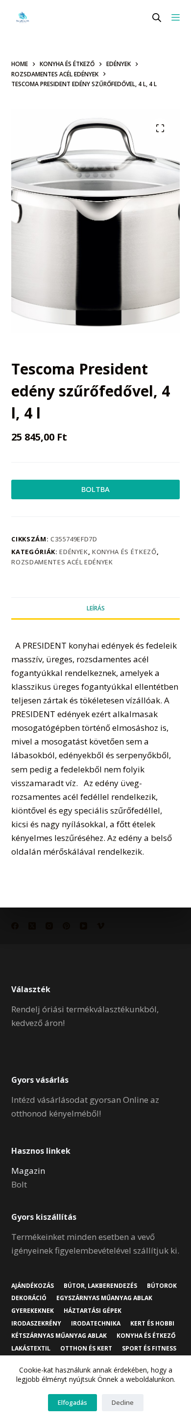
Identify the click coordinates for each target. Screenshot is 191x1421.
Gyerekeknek (32, 1311)
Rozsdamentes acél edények (62, 562)
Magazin (28, 1170)
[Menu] (175, 17)
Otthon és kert (86, 1348)
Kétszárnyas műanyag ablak (59, 1336)
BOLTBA (95, 489)
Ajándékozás (32, 1286)
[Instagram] (49, 926)
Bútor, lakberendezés (100, 1286)
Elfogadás (72, 1402)
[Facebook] (15, 926)
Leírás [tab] (96, 608)
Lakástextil (30, 1348)
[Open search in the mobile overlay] (157, 17)
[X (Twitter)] (32, 926)
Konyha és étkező (124, 551)
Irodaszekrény (36, 1324)
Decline (123, 1402)
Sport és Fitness (149, 1348)
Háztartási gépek (92, 1311)
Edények (73, 551)
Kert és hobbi (152, 1324)
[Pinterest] (66, 926)
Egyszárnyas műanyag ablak (104, 1298)
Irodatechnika (95, 1324)
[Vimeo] (100, 926)
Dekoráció (29, 1298)
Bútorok (162, 1286)
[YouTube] (83, 926)
